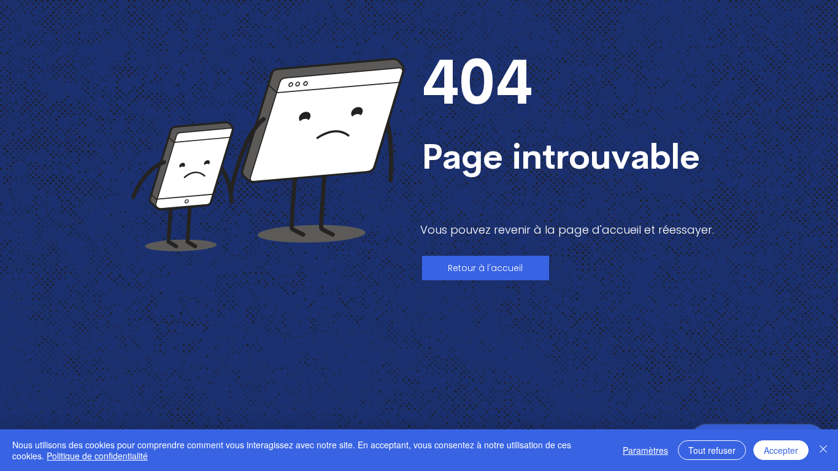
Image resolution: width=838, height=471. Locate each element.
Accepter (781, 450)
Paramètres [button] (645, 450)
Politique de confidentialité (97, 456)
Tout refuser (712, 450)
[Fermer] (823, 450)
